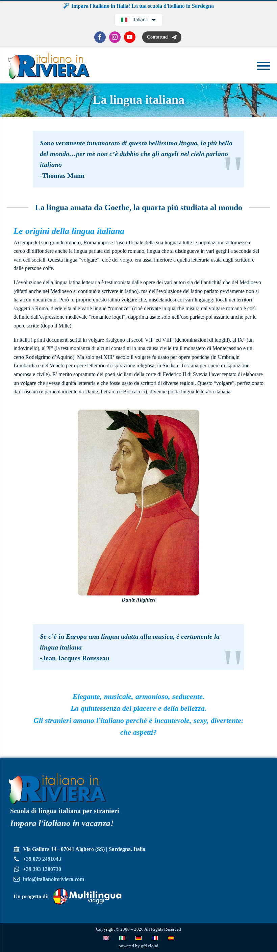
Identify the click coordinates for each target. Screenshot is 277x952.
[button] (161, 37)
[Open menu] (263, 66)
